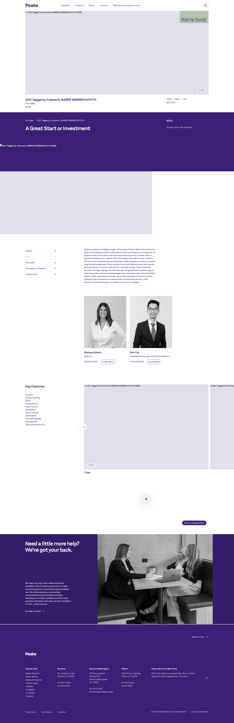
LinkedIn (29, 686)
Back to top (198, 636)
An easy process (33, 611)
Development (203, 712)
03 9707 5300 (64, 682)
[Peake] (40, 6)
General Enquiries (33, 679)
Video (28, 256)
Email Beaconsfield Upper (101, 691)
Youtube (29, 696)
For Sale (29, 120)
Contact (104, 5)
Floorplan (30, 262)
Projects (79, 5)
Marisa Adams (92, 352)
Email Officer (127, 685)
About (92, 5)
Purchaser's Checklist (35, 268)
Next (84, 427)
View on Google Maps (194, 522)
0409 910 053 (91, 361)
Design (193, 712)
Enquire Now (31, 274)
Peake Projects (32, 673)
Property (65, 5)
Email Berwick (63, 685)
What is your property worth (126, 5)
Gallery (28, 250)
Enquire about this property (179, 127)
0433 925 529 (137, 361)
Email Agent (108, 361)
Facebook (30, 692)
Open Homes (31, 676)
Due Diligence (47, 712)
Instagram (30, 689)
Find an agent (31, 683)
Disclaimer (62, 712)
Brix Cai (134, 352)
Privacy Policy (30, 712)
